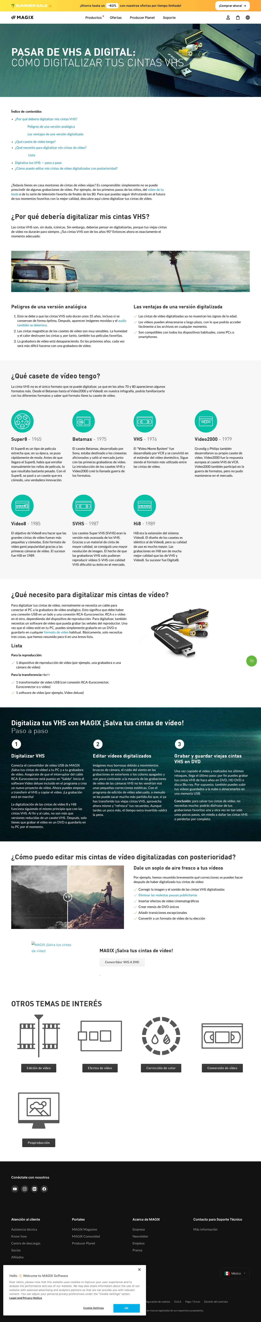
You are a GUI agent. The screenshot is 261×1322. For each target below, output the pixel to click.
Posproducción (39, 1143)
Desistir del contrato (216, 1302)
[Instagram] (24, 1189)
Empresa (139, 1229)
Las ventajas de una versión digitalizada (55, 134)
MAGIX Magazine (84, 1229)
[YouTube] (15, 1189)
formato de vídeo (56, 632)
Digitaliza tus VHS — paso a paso (38, 162)
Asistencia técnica (24, 1229)
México (236, 1273)
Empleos (139, 1243)
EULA (177, 1302)
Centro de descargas (25, 1243)
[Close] (139, 1269)
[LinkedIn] (34, 1189)
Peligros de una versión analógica (51, 126)
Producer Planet (83, 1243)
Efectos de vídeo (100, 1068)
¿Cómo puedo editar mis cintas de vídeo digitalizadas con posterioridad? (66, 168)
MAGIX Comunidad (86, 1236)
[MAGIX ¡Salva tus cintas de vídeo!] (62, 966)
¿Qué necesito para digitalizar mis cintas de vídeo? (50, 147)
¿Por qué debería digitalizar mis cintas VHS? (46, 119)
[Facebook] (44, 1189)
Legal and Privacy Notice (25, 1298)
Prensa (137, 1250)
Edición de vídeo (39, 1068)
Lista (31, 155)
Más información (205, 1229)
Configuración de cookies (156, 1302)
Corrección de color (161, 1068)
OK (126, 1308)
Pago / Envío (192, 1302)
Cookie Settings (93, 1308)
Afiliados (17, 1257)
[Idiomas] (248, 17)
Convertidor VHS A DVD (122, 962)
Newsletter (140, 1236)
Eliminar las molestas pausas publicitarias (167, 895)
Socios (16, 1250)
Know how (19, 1236)
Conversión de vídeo (222, 1068)
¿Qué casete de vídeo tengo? (35, 141)
